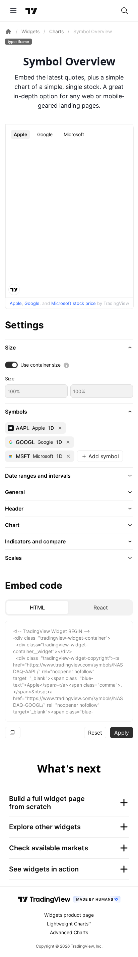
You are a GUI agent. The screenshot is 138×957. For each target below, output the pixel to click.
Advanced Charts (69, 932)
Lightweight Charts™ (69, 923)
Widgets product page (69, 915)
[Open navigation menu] (13, 10)
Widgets (30, 31)
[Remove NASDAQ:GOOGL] (68, 442)
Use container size (40, 365)
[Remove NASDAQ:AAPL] (60, 428)
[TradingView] (31, 10)
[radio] (37, 607)
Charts (56, 31)
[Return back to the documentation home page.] (8, 31)
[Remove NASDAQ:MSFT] (68, 456)
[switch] (11, 365)
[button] (69, 347)
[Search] (124, 10)
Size (9, 378)
